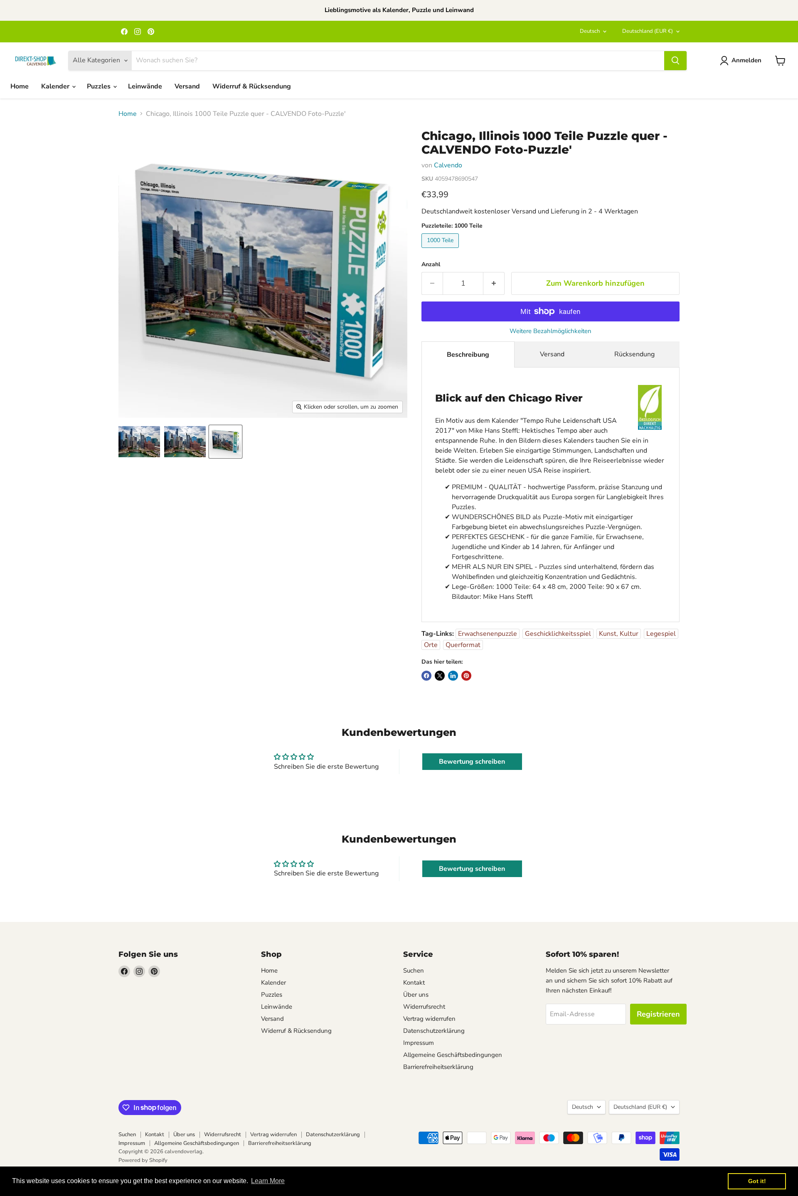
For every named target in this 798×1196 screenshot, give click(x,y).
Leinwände (145, 86)
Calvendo (448, 165)
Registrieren (658, 1014)
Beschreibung (468, 354)
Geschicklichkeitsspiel (558, 633)
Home (19, 86)
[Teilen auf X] (440, 676)
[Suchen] (675, 60)
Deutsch (590, 31)
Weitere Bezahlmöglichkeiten (550, 331)
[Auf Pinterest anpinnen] (466, 676)
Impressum (418, 1043)
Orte (431, 644)
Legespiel (661, 633)
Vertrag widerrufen (429, 1019)
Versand (187, 86)
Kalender (56, 86)
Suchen (413, 970)
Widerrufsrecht (424, 1006)
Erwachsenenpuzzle (487, 633)
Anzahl (430, 264)
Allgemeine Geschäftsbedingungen (452, 1055)
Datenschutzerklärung (434, 1031)
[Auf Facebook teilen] (426, 676)
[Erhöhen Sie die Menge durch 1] (494, 283)
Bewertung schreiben (472, 761)
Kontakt (414, 982)
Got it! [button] (757, 1181)
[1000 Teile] (441, 250)
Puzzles (99, 86)
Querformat (463, 644)
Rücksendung (634, 354)
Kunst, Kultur (618, 633)
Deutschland (647, 31)
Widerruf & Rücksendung (251, 86)
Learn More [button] (268, 1180)
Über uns (416, 994)
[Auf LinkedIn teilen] (453, 676)
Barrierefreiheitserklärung (438, 1067)
